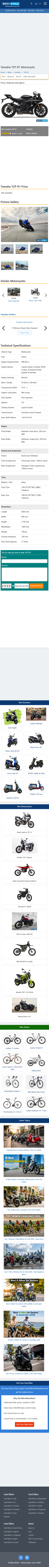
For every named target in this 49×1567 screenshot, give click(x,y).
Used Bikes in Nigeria (11, 1532)
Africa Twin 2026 (35, 301)
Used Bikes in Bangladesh (37, 1499)
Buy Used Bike (22, 11)
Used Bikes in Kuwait (11, 1542)
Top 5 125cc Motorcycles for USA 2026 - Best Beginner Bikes (24, 1273)
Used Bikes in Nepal (35, 1506)
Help (30, 1532)
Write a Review (31, 133)
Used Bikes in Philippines (37, 1509)
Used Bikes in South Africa (13, 1528)
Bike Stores (40, 11)
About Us (31, 1528)
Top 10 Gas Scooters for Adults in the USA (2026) (24, 1374)
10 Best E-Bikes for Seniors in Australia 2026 (24, 1340)
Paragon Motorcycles (24, 322)
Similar (10, 76)
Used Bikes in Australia (12, 1509)
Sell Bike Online (10, 11)
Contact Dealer (24, 333)
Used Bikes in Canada (11, 1506)
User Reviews (29, 76)
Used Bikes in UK (9, 1502)
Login (39, 4)
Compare (29, 129)
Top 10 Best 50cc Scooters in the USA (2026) (24, 1210)
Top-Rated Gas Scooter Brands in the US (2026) (23, 1150)
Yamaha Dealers (8, 314)
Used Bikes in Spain (10, 1539)
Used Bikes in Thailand (36, 1513)
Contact (31, 1535)
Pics (3, 76)
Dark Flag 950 (13, 301)
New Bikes (31, 11)
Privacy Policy (38, 1539)
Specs (18, 76)
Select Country (31, 3)
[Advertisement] (24, 38)
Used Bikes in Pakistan (36, 1502)
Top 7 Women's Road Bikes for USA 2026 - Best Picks (23, 1239)
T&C (29, 1539)
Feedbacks (32, 1542)
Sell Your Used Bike (24, 1383)
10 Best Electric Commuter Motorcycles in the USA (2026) (24, 1180)
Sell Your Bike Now (24, 1424)
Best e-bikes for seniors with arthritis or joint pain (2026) (24, 1305)
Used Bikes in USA (10, 1499)
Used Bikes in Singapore (12, 1535)
